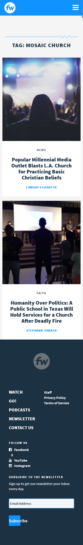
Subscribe (14, 520)
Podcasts (19, 409)
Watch (16, 392)
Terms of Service (56, 403)
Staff (48, 392)
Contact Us (21, 427)
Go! (12, 401)
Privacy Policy (55, 397)
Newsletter (22, 418)
